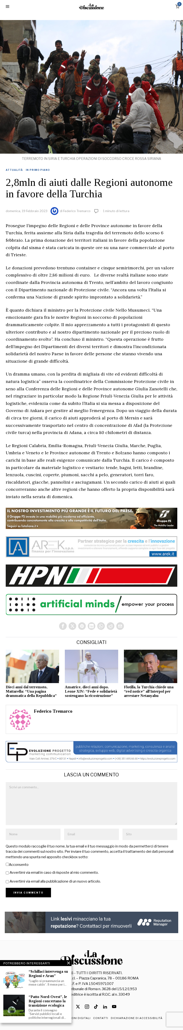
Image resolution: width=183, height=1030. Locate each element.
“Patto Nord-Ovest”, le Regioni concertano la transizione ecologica (48, 1001)
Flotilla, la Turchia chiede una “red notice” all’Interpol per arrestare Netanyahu (148, 691)
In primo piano (38, 169)
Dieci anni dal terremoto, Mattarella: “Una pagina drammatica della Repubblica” (31, 691)
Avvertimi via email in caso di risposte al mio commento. (54, 872)
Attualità (14, 169)
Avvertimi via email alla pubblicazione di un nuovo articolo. (55, 881)
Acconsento (19, 865)
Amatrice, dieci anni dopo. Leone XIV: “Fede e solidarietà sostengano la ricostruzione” (91, 691)
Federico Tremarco (77, 211)
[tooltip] (63, 626)
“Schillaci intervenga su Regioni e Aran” (48, 973)
